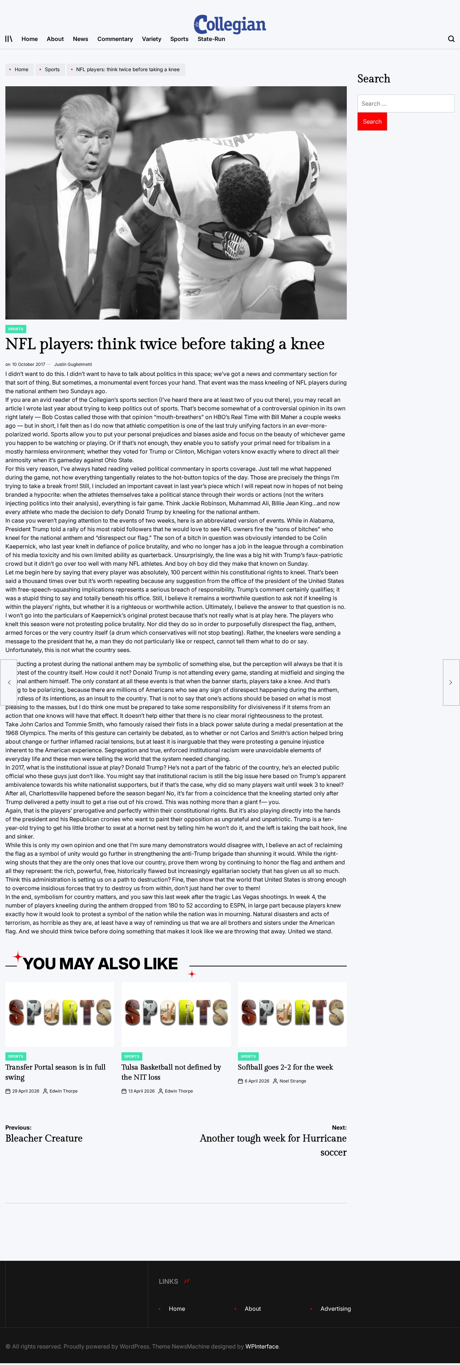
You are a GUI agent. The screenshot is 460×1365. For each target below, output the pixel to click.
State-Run (211, 38)
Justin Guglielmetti (73, 364)
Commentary (115, 38)
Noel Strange (293, 1081)
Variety (151, 38)
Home (30, 38)
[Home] (20, 75)
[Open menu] (9, 38)
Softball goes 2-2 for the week (285, 1067)
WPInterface (262, 1346)
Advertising (336, 1308)
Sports (179, 38)
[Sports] (51, 75)
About (55, 38)
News (80, 38)
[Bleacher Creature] (8, 682)
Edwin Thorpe (64, 1091)
